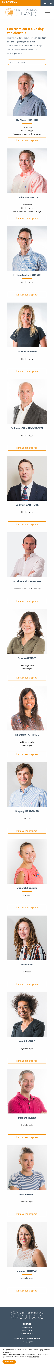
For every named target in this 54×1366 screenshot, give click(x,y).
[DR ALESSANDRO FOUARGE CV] (27, 554)
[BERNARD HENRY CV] (27, 1091)
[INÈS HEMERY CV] (27, 1167)
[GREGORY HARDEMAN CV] (27, 784)
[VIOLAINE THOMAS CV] (27, 1244)
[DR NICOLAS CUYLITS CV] (27, 170)
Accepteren (9, 1362)
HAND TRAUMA (9, 2)
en (45, 3)
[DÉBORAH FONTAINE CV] (27, 861)
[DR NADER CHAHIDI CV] (27, 93)
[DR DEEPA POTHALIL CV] (27, 708)
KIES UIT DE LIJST (18, 62)
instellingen (34, 1357)
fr (51, 3)
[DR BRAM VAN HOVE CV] (27, 478)
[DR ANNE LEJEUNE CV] (27, 325)
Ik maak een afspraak (27, 140)
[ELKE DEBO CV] (27, 938)
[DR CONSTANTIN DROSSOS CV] (27, 248)
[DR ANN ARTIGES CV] (27, 631)
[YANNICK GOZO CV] (27, 1014)
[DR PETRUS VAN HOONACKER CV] (27, 401)
